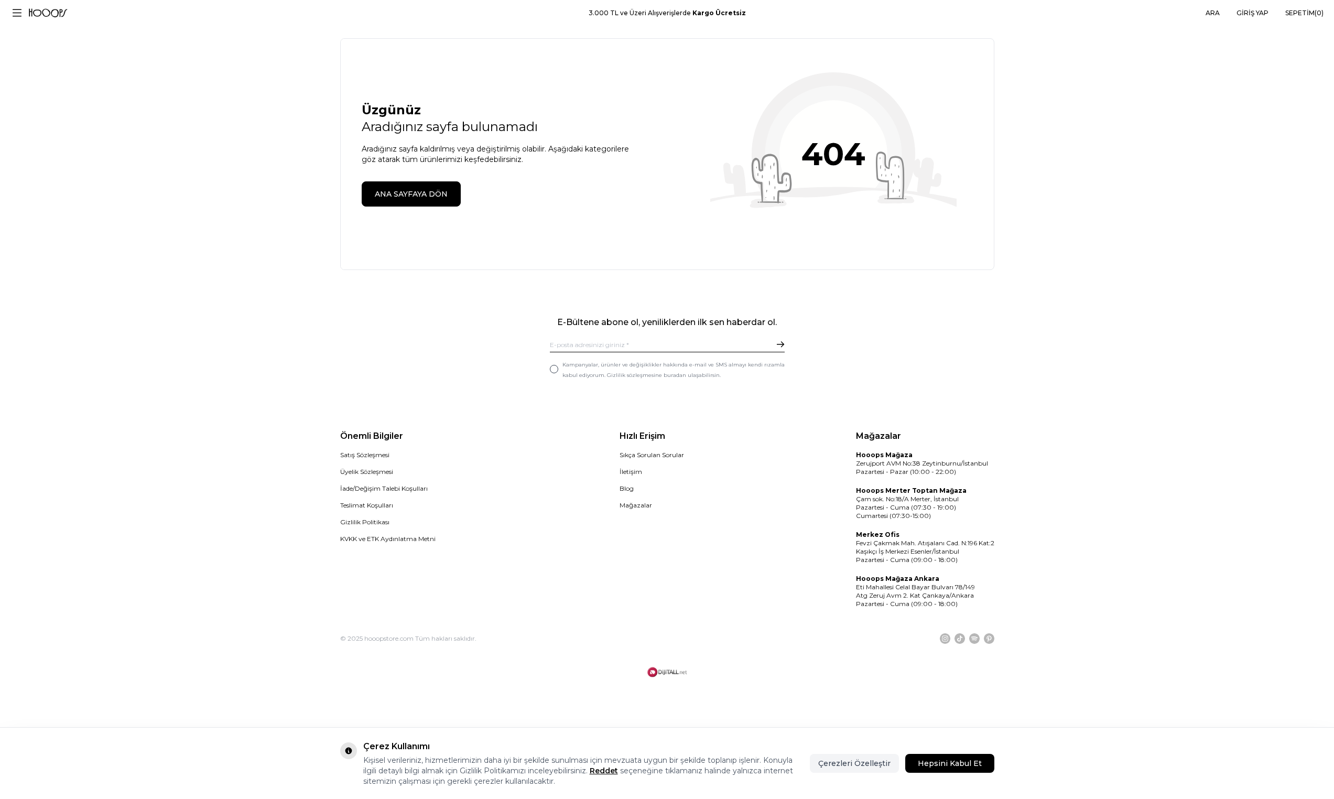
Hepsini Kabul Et (950, 763)
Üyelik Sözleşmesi (366, 472)
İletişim (631, 472)
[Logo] (48, 13)
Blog (627, 488)
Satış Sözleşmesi (364, 455)
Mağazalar (636, 505)
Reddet (604, 770)
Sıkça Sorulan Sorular (652, 455)
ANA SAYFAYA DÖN (411, 194)
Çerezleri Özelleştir (854, 763)
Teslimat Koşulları (366, 505)
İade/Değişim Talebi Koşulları (384, 488)
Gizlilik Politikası (364, 522)
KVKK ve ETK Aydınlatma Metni (388, 539)
